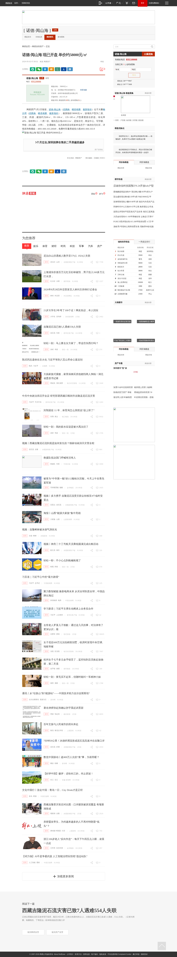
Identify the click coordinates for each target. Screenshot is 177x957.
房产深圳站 (99, 150)
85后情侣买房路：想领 (143, 397)
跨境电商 (53, 600)
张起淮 (57, 714)
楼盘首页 (27, 37)
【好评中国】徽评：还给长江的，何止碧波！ (68, 773)
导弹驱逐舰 (54, 488)
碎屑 (58, 747)
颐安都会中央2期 (124, 290)
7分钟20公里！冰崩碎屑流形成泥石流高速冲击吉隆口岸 (74, 740)
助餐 (56, 763)
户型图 (122, 120)
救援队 (52, 464)
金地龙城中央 (122, 259)
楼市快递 (119, 179)
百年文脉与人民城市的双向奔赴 (61, 724)
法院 (52, 651)
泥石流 (52, 333)
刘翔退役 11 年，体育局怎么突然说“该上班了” (69, 410)
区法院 (57, 651)
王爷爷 (52, 848)
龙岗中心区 (150, 290)
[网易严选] (119, 3)
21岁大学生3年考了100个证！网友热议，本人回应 (71, 310)
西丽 (150, 275)
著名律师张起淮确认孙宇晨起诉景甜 (63, 707)
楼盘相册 (76, 109)
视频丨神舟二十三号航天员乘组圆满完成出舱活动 (71, 544)
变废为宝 (43, 700)
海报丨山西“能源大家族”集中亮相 (62, 513)
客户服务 (94, 954)
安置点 (52, 505)
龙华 (150, 278)
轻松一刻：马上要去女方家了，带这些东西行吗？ (71, 343)
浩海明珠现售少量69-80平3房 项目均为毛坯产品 (133, 202)
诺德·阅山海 (32, 78)
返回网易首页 (33, 932)
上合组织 (59, 615)
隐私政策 (102, 954)
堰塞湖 (52, 813)
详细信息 (39, 37)
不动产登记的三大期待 (122, 340)
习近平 (35, 366)
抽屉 (58, 669)
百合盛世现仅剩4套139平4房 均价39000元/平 (132, 197)
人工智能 (32, 862)
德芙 (52, 683)
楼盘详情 (54, 100)
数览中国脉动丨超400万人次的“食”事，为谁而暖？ (71, 757)
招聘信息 (86, 954)
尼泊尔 (52, 262)
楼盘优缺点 (119, 128)
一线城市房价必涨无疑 (122, 321)
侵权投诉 (144, 954)
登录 (142, 3)
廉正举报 (136, 954)
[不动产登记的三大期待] (122, 327)
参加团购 (61, 37)
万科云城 (121, 275)
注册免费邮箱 (154, 3)
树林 (35, 536)
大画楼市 (119, 302)
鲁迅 (52, 730)
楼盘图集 (124, 93)
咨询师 (58, 317)
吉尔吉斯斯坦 (34, 700)
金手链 (52, 669)
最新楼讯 (50, 37)
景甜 (52, 714)
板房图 (128, 120)
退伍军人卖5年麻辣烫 (122, 397)
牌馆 (58, 634)
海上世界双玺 (122, 282)
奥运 (56, 417)
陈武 (30, 366)
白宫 (63, 831)
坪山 (150, 294)
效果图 (123, 115)
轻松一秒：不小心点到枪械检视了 (62, 560)
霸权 (38, 862)
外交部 (57, 296)
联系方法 (78, 954)
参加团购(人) (76, 100)
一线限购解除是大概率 (146, 321)
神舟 (58, 550)
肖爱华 (52, 634)
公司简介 (70, 954)
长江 (52, 780)
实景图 (134, 120)
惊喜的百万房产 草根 (122, 392)
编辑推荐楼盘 (124, 242)
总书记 (37, 583)
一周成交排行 (144, 242)
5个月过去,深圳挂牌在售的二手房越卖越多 (60, 142)
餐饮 (52, 763)
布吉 (150, 255)
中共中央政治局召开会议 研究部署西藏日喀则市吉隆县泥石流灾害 (58, 395)
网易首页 (9, 3)
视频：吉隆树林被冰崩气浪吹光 (39, 529)
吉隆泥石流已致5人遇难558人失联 (62, 326)
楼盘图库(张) (64, 100)
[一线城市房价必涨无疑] (122, 308)
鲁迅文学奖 (59, 730)
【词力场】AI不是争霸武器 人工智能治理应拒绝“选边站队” (54, 856)
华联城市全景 (122, 263)
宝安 (150, 263)
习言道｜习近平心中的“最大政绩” (40, 577)
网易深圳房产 (38, 46)
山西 (58, 519)
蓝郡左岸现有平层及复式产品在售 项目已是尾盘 (134, 212)
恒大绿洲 (121, 251)
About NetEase (59, 954)
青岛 (30, 796)
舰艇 (61, 488)
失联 (58, 333)
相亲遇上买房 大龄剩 (143, 387)
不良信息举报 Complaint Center (119, 954)
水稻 (58, 281)
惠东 (150, 286)
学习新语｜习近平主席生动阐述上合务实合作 (68, 608)
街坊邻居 (59, 848)
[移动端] (100, 3)
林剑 (52, 296)
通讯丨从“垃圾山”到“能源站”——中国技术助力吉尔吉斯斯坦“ (56, 693)
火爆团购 (148, 54)
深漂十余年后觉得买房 (123, 387)
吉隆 (36, 449)
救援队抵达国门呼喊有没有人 (60, 457)
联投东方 (121, 267)
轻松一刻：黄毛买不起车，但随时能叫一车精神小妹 (72, 677)
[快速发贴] (102, 69)
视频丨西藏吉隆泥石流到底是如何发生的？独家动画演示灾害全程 (58, 443)
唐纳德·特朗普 (55, 831)
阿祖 (56, 567)
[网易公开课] (109, 3)
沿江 (56, 780)
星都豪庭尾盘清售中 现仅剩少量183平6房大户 (133, 192)
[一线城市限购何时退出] (146, 327)
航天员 (52, 550)
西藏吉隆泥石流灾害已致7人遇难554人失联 (69, 910)
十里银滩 (121, 286)
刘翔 (52, 417)
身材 (52, 349)
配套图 (141, 120)
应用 (16, 3)
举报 (102, 61)
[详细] (135, 372)
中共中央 (38, 402)
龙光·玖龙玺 (122, 278)
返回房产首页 (57, 932)
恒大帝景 (121, 271)
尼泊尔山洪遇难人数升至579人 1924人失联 (67, 255)
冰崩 (30, 536)
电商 (59, 600)
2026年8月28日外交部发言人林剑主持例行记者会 (70, 289)
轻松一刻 (65, 350)
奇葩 (56, 349)
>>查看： (116, 120)
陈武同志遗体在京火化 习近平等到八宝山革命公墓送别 (52, 359)
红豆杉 (52, 281)
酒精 (56, 683)
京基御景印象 (122, 294)
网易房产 (47, 62)
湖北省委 (59, 383)
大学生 (52, 317)
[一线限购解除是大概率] (146, 308)
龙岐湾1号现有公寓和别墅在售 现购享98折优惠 (133, 227)
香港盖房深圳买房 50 (143, 392)
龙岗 (150, 259)
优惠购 (66, 109)
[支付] (127, 3)
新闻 (46, 262)
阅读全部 (148, 93)
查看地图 (83, 90)
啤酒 (35, 796)
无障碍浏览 (26, 3)
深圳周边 (150, 251)
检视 (52, 567)
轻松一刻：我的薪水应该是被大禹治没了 (66, 426)
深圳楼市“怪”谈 (120, 368)
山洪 (58, 262)
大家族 (52, 519)
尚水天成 (121, 255)
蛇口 (150, 282)
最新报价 (87, 109)
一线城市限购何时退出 (146, 340)
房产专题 (119, 363)
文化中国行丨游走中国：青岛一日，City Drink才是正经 (52, 790)
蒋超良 (52, 383)
